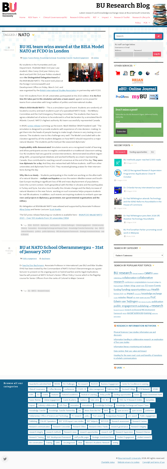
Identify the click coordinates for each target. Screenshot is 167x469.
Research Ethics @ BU (80, 17)
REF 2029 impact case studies (71, 421)
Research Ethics (79, 427)
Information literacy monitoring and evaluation (132, 347)
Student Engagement (81, 58)
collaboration (129, 277)
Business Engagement (110, 384)
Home (22, 17)
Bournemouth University (11, 9)
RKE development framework (67, 231)
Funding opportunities (122, 395)
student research (144, 437)
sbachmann (45, 259)
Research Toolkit (122, 17)
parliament (149, 411)
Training (49, 443)
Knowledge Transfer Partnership (81, 228)
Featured (54, 395)
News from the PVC (93, 411)
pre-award (132, 416)
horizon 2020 (118, 294)
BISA (30, 225)
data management (96, 389)
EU (29, 291)
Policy (138, 23)
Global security (97, 225)
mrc (79, 411)
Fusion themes (33, 58)
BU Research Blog (123, 5)
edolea (96, 58)
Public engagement (30, 259)
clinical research (138, 273)
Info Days (63, 405)
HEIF (114, 400)
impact (130, 293)
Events (157, 285)
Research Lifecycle (141, 17)
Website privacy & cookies (128, 462)
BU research (123, 273)
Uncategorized (69, 443)
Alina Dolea (25, 209)
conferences (69, 389)
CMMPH (148, 273)
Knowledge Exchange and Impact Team (52, 228)
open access (145, 298)
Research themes (143, 432)
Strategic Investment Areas (90, 231)
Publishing (33, 421)
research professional (133, 310)
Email (118, 121)
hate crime (95, 400)
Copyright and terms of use (153, 462)
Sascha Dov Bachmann (33, 265)
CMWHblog (118, 278)
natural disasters (27, 231)
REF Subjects (92, 421)
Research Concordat (61, 427)
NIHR (137, 298)
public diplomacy (48, 231)
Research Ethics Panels (98, 427)
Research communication (39, 427)
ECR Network (144, 389)
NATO (101, 228)
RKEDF (125, 313)
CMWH (155, 273)
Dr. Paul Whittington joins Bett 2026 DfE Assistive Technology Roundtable (141, 217)
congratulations (140, 282)
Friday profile (105, 395)
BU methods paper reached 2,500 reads (142, 160)
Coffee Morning (54, 389)
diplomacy (45, 225)
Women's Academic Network (97, 443)
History (24, 228)
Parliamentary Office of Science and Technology (48, 416)
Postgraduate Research (115, 416)
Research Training (36, 437)
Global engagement (83, 225)
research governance (119, 427)
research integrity (36, 432)
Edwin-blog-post (132, 285)
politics (38, 231)
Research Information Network (136, 326)
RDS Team (33, 17)
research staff (106, 432)
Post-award (98, 416)
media (116, 298)
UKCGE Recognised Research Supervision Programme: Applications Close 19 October (142, 173)
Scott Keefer (55, 209)
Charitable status (108, 462)
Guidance (83, 400)
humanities (32, 228)
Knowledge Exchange (48, 58)
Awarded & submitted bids (40, 384)
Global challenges (67, 225)
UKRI (119, 368)
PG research (77, 416)
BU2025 (36, 225)
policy (87, 416)
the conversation (36, 443)
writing (115, 443)
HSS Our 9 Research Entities (131, 400)
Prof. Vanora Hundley (144, 302)
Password (138, 50)
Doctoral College (153, 282)
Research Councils (119, 310)
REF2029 (104, 421)
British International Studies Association (58, 90)
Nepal (130, 297)
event (151, 285)
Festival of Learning (89, 395)
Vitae (80, 443)
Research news (43, 291)
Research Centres (139, 421)
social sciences (135, 313)
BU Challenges (69, 384)
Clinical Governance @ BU (55, 17)
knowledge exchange (151, 293)
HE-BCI (105, 400)
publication (157, 301)
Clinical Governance (37, 389)
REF (94, 17)
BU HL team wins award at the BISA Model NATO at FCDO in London (62, 49)
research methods (53, 432)
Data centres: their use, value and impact (130, 351)
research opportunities (89, 432)
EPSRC (156, 389)
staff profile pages (81, 437)
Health (155, 289)
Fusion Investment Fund (152, 395)
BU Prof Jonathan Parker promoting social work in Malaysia (142, 231)
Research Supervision (124, 432)
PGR (145, 23)
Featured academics (70, 395)
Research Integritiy (138, 427)
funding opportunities (134, 289)
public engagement (125, 306)
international (87, 405)
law (96, 228)
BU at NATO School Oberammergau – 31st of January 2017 (61, 249)
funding (117, 289)
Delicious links (112, 389)
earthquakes (55, 225)
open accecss (123, 411)
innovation (137, 294)
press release (34, 126)
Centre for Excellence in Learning (135, 384)
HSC (125, 294)
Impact (105, 17)
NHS (106, 411)
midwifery (122, 298)
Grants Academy (70, 400)
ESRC (143, 286)
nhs (134, 298)
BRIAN (57, 384)
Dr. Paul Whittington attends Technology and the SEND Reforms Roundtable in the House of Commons (142, 201)
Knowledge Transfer (64, 58)
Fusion (25, 58)
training (147, 313)
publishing (143, 306)
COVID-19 (82, 389)
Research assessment (120, 421)
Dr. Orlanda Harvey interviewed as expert (142, 187)
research (157, 306)
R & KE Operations (48, 421)
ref (150, 306)
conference (129, 282)
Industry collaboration (47, 405)
